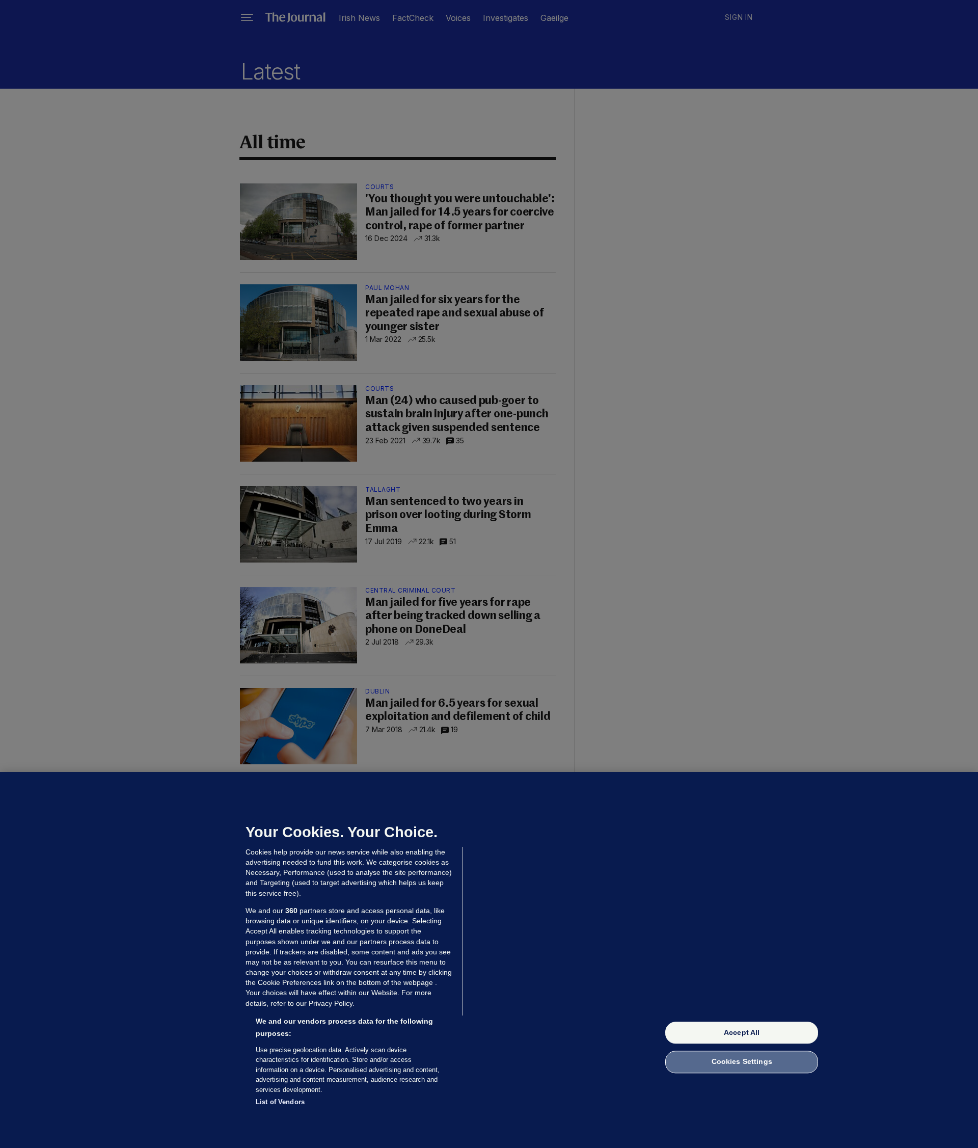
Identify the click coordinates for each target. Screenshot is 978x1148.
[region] (489, 960)
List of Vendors (280, 1102)
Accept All (741, 1032)
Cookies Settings (742, 1062)
